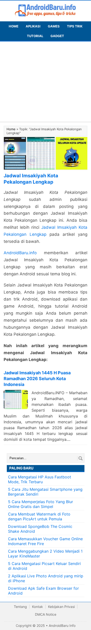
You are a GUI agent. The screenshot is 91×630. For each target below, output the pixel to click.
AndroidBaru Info (62, 625)
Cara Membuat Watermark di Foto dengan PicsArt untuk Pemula (39, 516)
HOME (13, 26)
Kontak (37, 607)
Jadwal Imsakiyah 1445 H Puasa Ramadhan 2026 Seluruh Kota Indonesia (37, 378)
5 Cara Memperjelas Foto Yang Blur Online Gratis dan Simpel (40, 504)
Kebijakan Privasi (61, 607)
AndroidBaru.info (20, 252)
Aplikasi (33, 26)
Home (11, 129)
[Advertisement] (45, 83)
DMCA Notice (45, 614)
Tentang (20, 607)
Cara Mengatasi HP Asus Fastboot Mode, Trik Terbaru (39, 479)
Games (54, 26)
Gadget (57, 36)
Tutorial (35, 36)
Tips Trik (75, 26)
